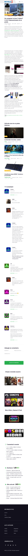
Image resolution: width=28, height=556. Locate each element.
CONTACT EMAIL (7, 517)
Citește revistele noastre (13, 372)
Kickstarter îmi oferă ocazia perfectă (11, 30)
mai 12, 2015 (14, 23)
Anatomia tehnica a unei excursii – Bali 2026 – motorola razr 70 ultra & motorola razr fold (14, 495)
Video (8, 151)
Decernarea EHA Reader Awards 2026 (13, 472)
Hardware (10, 468)
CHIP (7, 115)
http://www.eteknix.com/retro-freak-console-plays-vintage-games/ (17, 257)
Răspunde (12, 273)
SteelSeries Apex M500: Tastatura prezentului (13, 175)
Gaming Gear (7, 14)
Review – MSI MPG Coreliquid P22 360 (14, 473)
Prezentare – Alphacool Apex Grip (13, 470)
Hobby (5, 528)
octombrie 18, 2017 (11, 141)
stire (5, 116)
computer (10, 115)
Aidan (9, 24)
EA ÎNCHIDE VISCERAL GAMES (12, 139)
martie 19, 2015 (13, 158)
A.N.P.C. (5, 512)
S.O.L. (5, 515)
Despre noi (11, 453)
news (17, 115)
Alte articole (10, 484)
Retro (15, 533)
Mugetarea (16, 528)
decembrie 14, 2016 (15, 177)
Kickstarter (14, 115)
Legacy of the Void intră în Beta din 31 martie (13, 156)
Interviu (5, 533)
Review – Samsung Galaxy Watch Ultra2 (14, 498)
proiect (21, 115)
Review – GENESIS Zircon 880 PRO (13, 488)
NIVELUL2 (6, 550)
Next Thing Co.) (7, 54)
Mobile (5, 530)
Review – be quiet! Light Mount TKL (13, 487)
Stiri (11, 14)
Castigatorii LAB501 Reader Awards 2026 (14, 475)
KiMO (13, 199)
